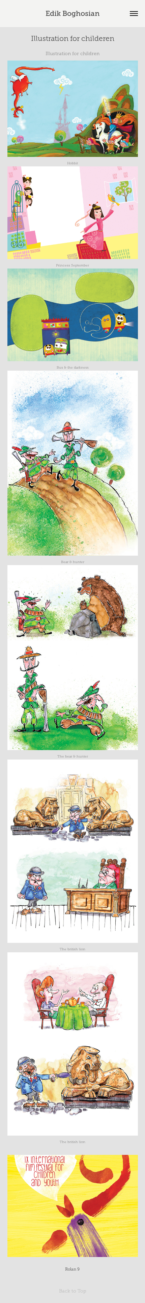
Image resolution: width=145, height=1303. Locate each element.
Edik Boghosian (72, 13)
